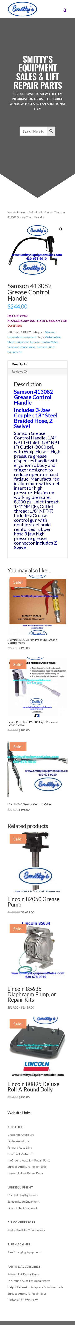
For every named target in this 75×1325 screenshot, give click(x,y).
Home (11, 212)
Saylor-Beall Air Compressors (26, 1230)
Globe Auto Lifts (18, 1141)
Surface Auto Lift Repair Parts (27, 1166)
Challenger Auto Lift (21, 1134)
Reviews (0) (20, 371)
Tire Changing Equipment (24, 1252)
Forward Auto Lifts (20, 1147)
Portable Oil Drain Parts (23, 1300)
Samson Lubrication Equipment (35, 212)
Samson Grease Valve (22, 347)
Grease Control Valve (44, 342)
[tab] (37, 364)
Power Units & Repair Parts (25, 1173)
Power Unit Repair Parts (23, 1274)
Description (20, 364)
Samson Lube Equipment (24, 1201)
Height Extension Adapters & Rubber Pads (35, 1287)
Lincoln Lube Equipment (23, 1195)
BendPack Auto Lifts (21, 1154)
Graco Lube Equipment (22, 1208)
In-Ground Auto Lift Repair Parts (29, 1160)
